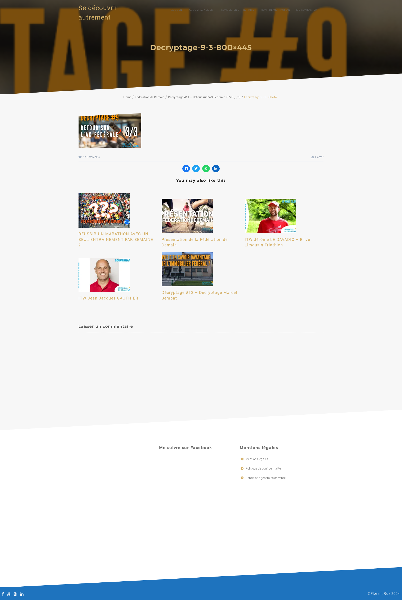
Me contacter (306, 9)
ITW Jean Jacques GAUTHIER (108, 298)
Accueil (177, 9)
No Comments (91, 157)
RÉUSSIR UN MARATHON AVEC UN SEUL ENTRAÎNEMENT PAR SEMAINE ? (116, 239)
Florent (319, 157)
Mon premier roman (275, 9)
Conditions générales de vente (266, 478)
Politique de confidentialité (263, 468)
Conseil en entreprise (237, 9)
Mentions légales (257, 459)
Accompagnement (202, 9)
